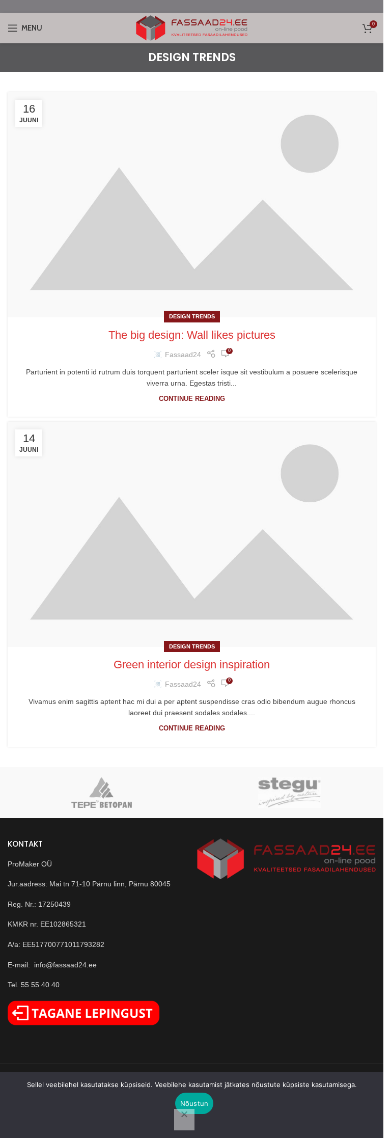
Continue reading (192, 398)
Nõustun (194, 1103)
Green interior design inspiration (192, 664)
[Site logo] (191, 27)
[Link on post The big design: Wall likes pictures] (192, 204)
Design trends (192, 316)
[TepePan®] (102, 792)
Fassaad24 (183, 354)
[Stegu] (289, 792)
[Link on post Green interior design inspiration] (192, 534)
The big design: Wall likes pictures (191, 335)
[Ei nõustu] (184, 1119)
